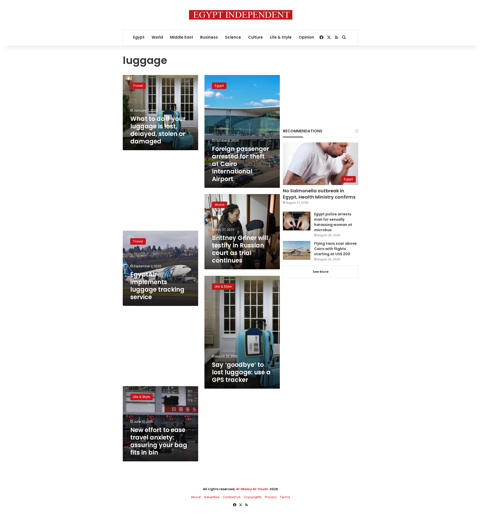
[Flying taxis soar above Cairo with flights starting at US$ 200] (296, 250)
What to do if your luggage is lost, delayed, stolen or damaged (157, 130)
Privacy (271, 497)
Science (233, 37)
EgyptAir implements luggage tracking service (157, 285)
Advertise (211, 497)
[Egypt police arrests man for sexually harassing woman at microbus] (296, 221)
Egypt (139, 37)
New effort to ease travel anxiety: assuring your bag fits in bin (158, 441)
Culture (255, 37)
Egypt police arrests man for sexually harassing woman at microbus (333, 222)
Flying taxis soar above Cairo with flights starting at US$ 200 (335, 248)
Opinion (306, 37)
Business (209, 37)
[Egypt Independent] (240, 15)
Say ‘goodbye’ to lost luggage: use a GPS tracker (241, 372)
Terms (285, 497)
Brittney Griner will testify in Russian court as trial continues (240, 249)
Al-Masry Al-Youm (252, 489)
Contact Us (232, 497)
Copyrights (253, 497)
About (196, 497)
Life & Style (281, 37)
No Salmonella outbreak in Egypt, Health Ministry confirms (319, 194)
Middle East (181, 37)
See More (320, 271)
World (157, 37)
